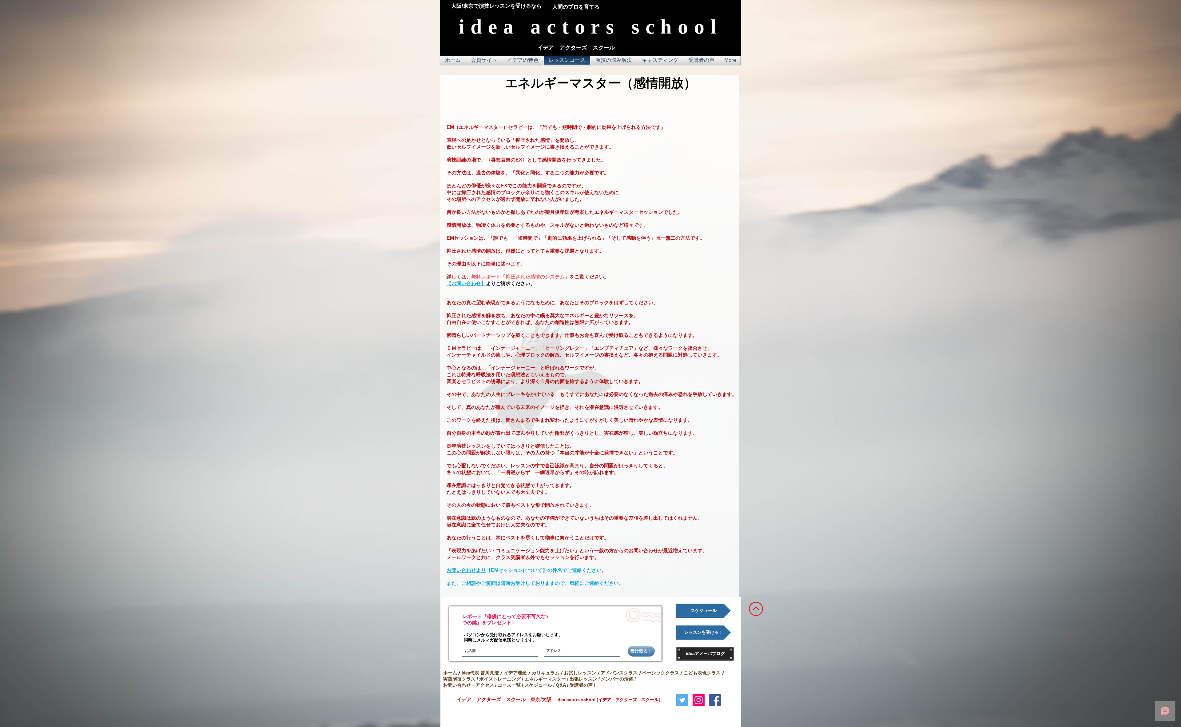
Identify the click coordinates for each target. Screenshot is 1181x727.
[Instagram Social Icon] (699, 700)
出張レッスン (583, 678)
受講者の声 (581, 685)
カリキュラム (545, 673)
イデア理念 (515, 673)
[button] (522, 60)
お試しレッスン (580, 673)
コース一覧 (509, 685)
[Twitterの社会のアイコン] (682, 700)
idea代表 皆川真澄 (480, 673)
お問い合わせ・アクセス (468, 685)
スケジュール (538, 685)
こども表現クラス (702, 673)
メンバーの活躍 (617, 678)
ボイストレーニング (500, 678)
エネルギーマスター (545, 678)
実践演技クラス (459, 678)
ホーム (450, 673)
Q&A (561, 685)
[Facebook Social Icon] (715, 700)
